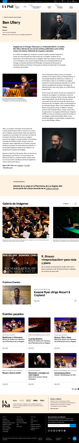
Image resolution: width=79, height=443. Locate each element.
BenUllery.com (8, 167)
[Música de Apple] (65, 431)
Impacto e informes (40, 439)
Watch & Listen (20, 419)
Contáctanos (34, 438)
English (69, 438)
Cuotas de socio (34, 421)
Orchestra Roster (20, 421)
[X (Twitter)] (51, 431)
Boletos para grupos (6, 428)
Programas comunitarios (36, 426)
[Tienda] (65, 1)
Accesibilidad (5, 431)
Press (18, 424)
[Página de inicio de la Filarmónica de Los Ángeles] (7, 6)
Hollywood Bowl (23, 1)
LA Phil (5, 1)
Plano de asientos (6, 426)
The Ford (29, 1)
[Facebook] (49, 431)
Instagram (20, 165)
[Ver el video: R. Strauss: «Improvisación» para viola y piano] (20, 264)
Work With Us (19, 426)
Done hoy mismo (54, 408)
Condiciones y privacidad (59, 439)
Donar (55, 1)
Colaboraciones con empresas (35, 429)
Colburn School (52, 188)
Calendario (4, 419)
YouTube (27, 165)
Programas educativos (35, 424)
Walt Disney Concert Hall (12, 1)
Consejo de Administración (49, 439)
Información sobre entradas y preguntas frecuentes (8, 423)
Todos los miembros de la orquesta (12, 17)
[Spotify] (62, 431)
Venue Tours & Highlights (22, 422)
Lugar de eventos (6, 421)
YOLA (46, 1)
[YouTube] (59, 431)
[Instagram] (54, 431)
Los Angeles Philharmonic (38, 1)
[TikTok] (57, 431)
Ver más (74, 389)
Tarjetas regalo (5, 429)
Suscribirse (73, 425)
